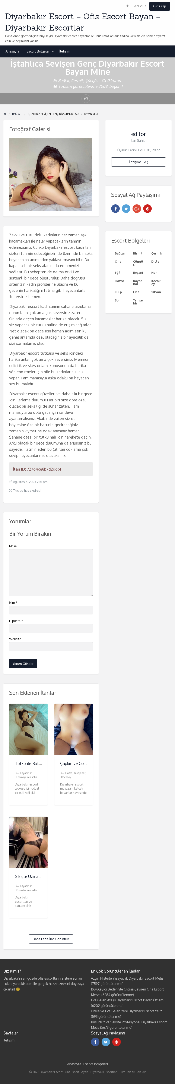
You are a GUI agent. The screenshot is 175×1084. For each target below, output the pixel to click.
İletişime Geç (138, 162)
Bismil (138, 253)
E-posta (16, 621)
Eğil (118, 272)
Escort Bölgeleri (38, 51)
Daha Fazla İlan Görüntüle (51, 939)
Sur (117, 300)
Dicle (155, 261)
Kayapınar (26, 773)
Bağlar (63, 80)
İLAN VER (138, 6)
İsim (13, 603)
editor (138, 133)
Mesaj (13, 546)
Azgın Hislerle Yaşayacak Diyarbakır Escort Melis (127, 978)
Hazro (68, 773)
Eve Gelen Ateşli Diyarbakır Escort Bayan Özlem (127, 1000)
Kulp (118, 292)
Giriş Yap (159, 6)
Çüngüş (91, 80)
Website (15, 639)
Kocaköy (21, 777)
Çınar (119, 261)
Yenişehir (32, 777)
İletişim (64, 51)
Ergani (138, 272)
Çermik (77, 80)
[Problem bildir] (86, 98)
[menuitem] (136, 6)
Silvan (156, 292)
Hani (154, 272)
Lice (136, 292)
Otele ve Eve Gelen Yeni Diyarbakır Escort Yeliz (126, 1011)
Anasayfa (12, 51)
